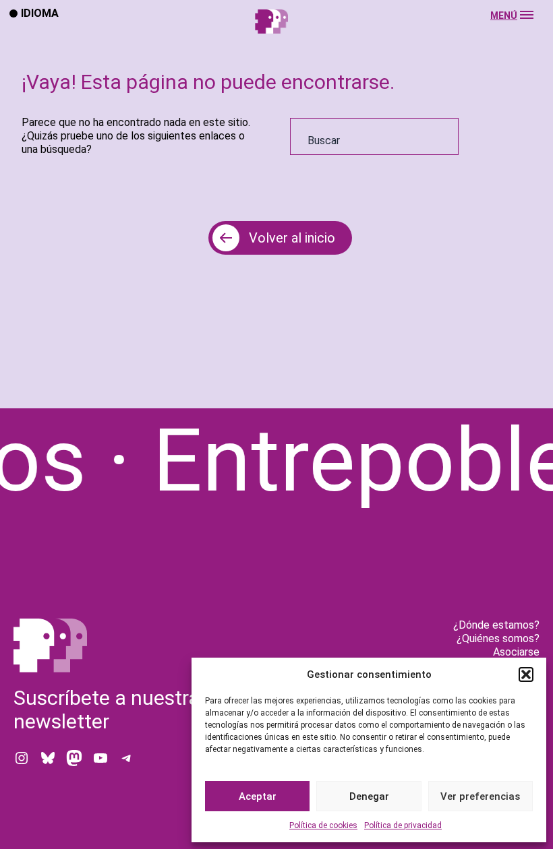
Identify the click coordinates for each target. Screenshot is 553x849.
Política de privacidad (403, 825)
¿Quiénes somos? (498, 638)
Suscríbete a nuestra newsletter (106, 709)
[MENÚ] (276, 35)
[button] (526, 674)
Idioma (40, 13)
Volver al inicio (292, 238)
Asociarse (516, 652)
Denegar (369, 796)
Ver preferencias (480, 796)
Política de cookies (323, 825)
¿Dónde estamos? (496, 625)
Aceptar (257, 796)
